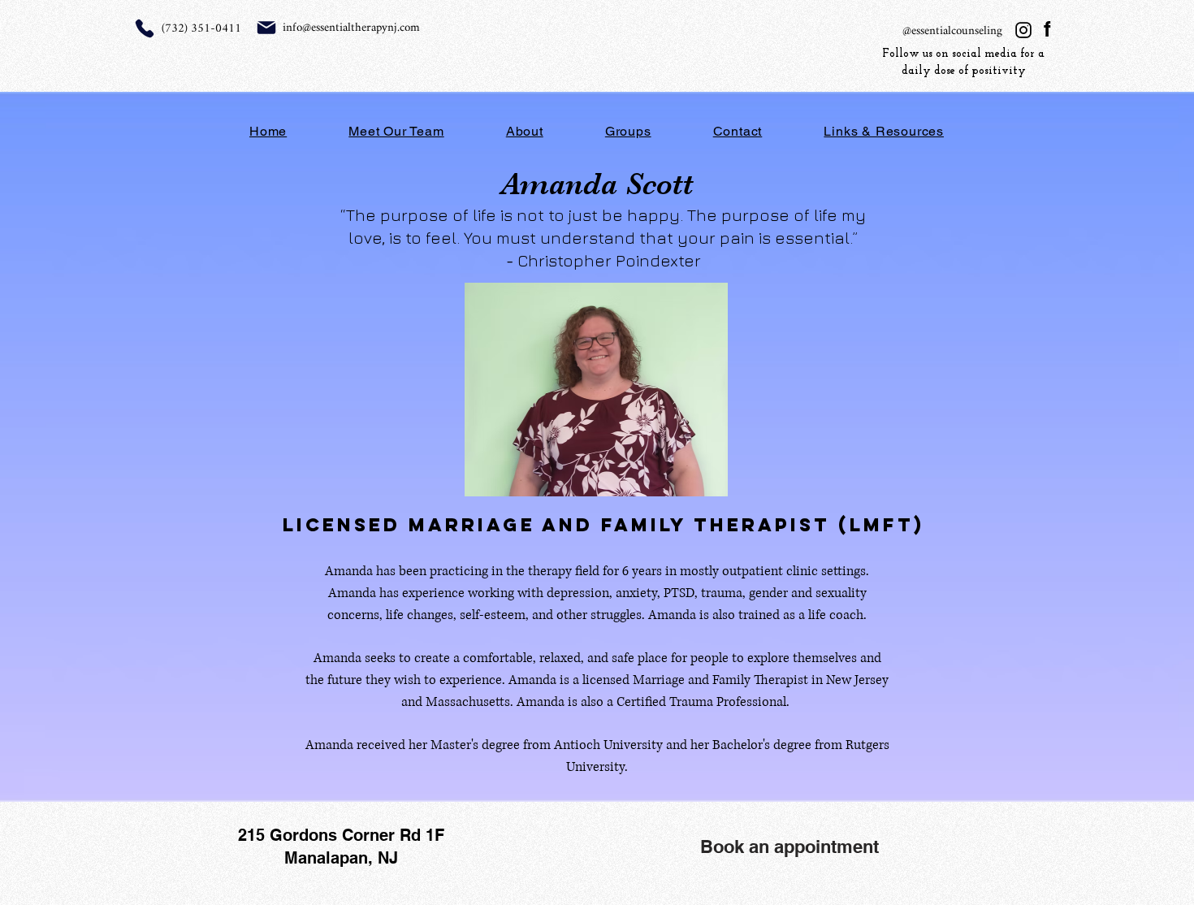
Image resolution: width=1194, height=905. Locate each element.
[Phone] (144, 28)
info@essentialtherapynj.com (351, 28)
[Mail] (266, 27)
